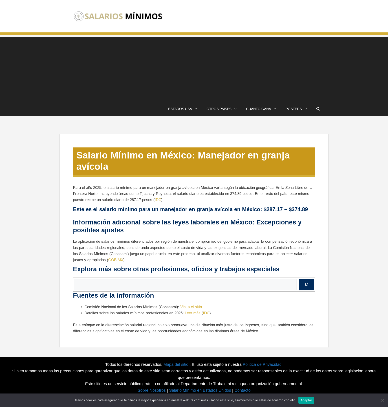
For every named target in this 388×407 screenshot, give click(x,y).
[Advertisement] (194, 68)
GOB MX (115, 260)
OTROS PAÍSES (219, 109)
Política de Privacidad (262, 364)
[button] (318, 109)
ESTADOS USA (180, 109)
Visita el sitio (191, 307)
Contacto (242, 390)
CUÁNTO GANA (258, 109)
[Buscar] (306, 284)
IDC (158, 200)
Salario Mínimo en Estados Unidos (200, 390)
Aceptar (306, 400)
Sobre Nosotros (152, 390)
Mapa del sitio (176, 364)
